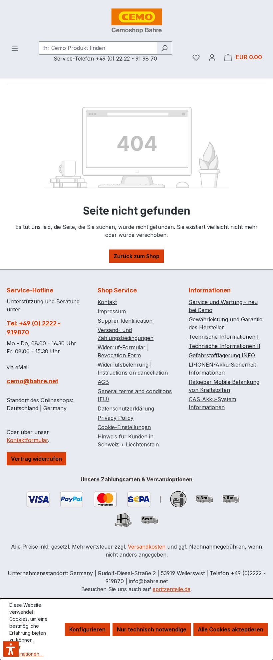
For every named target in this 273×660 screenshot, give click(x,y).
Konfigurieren (87, 629)
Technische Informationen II (224, 346)
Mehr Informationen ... (26, 650)
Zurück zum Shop (136, 256)
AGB (103, 382)
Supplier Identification (125, 320)
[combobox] (98, 48)
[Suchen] (164, 48)
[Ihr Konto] (212, 57)
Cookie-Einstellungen (124, 427)
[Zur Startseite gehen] (136, 20)
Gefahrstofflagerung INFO (222, 355)
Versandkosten (146, 546)
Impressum (112, 311)
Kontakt (107, 302)
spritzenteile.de (171, 589)
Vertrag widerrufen (36, 458)
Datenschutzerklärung (126, 408)
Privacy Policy (116, 417)
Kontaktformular (27, 440)
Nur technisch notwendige (151, 629)
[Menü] (15, 48)
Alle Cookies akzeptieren (230, 629)
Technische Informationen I (224, 336)
